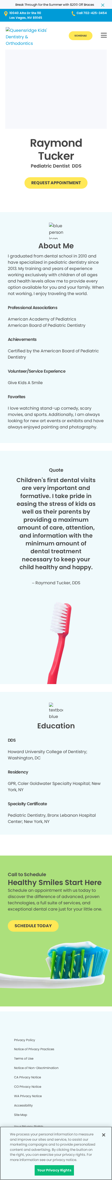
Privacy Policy (24, 1040)
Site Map (20, 1115)
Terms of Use (23, 1058)
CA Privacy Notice (27, 1077)
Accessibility (23, 1105)
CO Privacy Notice (27, 1086)
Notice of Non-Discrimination (36, 1068)
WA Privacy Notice (28, 1096)
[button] (104, 35)
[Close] (103, 1135)
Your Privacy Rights (54, 1170)
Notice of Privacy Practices (34, 1049)
